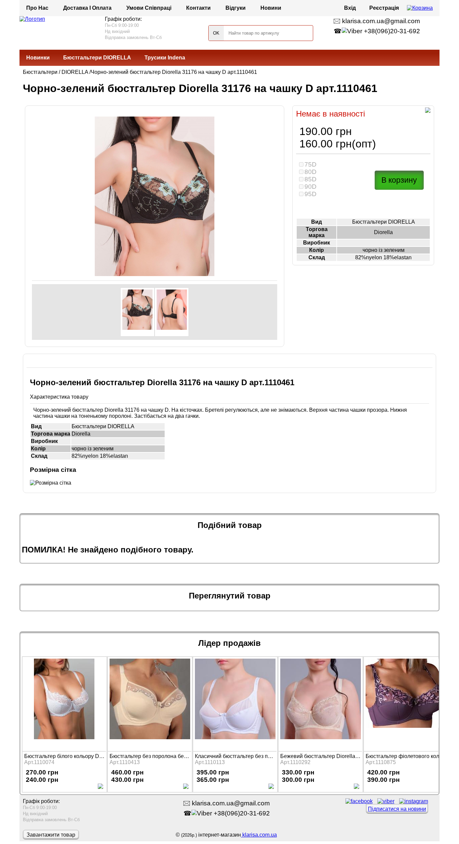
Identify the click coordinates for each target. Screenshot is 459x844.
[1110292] (320, 703)
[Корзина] (420, 8)
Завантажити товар (51, 835)
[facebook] (359, 801)
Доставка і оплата (87, 8)
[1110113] (235, 703)
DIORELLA (74, 72)
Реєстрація (384, 8)
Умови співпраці (148, 8)
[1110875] (405, 703)
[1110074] (64, 703)
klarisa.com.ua (259, 835)
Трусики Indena (164, 57)
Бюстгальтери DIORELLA (97, 57)
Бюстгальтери (40, 72)
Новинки (38, 57)
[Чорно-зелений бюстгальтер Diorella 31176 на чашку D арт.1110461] (137, 312)
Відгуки (235, 8)
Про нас (37, 8)
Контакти (198, 8)
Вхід (350, 8)
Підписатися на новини (397, 809)
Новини (270, 8)
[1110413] (149, 703)
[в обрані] (427, 111)
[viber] (385, 801)
